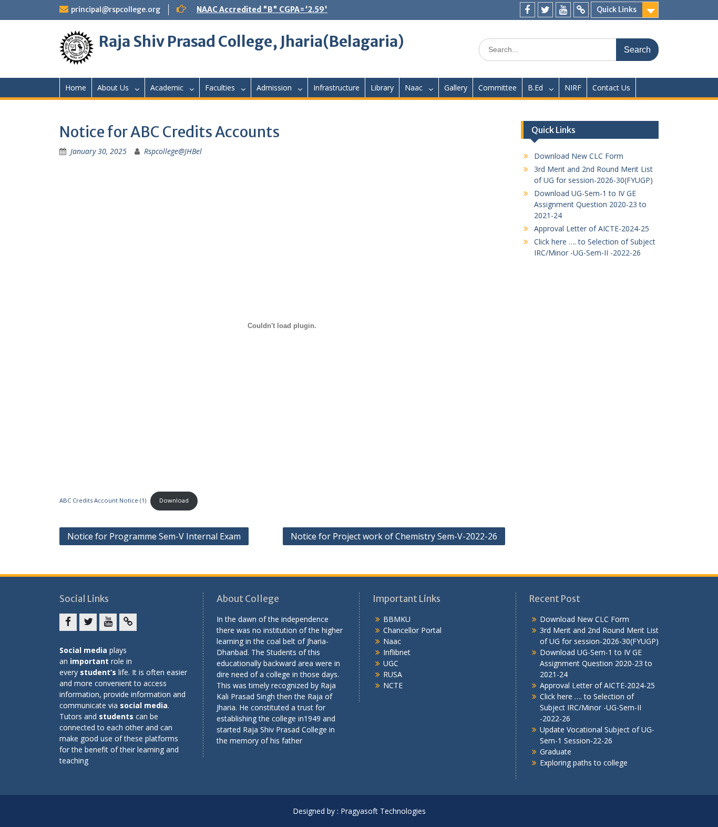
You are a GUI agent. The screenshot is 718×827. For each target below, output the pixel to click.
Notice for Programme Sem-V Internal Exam (154, 536)
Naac (414, 88)
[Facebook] (527, 9)
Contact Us (611, 88)
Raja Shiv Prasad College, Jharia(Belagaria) (251, 41)
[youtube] (563, 9)
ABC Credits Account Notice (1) (102, 500)
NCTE (393, 685)
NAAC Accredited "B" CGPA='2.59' (262, 9)
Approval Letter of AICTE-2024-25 (591, 228)
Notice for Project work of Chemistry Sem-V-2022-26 (394, 536)
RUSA (392, 674)
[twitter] (545, 9)
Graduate (555, 752)
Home (75, 88)
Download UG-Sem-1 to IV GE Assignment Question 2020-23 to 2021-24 (590, 204)
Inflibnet (397, 652)
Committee (497, 88)
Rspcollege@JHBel (173, 151)
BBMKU (397, 619)
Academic (166, 88)
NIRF (573, 88)
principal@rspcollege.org (115, 9)
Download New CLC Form (578, 156)
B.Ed (535, 88)
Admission (274, 88)
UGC (390, 663)
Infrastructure (336, 88)
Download (174, 500)
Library (382, 88)
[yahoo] (581, 9)
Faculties (220, 88)
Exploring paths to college (584, 763)
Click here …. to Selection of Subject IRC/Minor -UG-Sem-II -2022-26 (590, 707)
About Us (113, 88)
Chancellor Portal (412, 630)
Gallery (455, 88)
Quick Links (617, 9)
